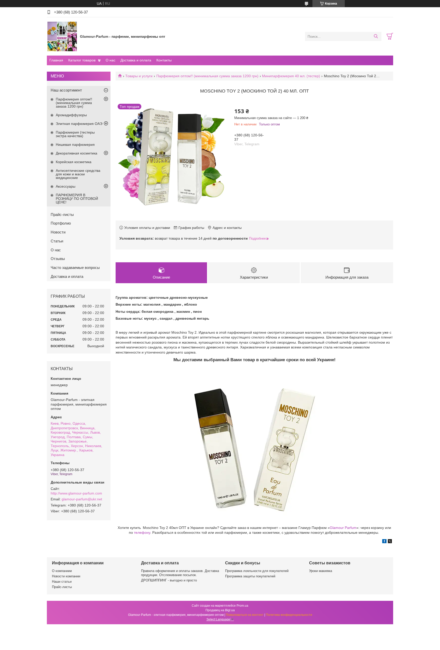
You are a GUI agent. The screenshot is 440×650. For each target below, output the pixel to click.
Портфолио (61, 223)
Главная (56, 60)
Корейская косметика (73, 162)
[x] (390, 542)
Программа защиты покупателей (250, 576)
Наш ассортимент (66, 90)
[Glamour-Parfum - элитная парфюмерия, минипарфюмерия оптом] (62, 36)
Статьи (57, 241)
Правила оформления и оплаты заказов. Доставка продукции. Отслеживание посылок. (180, 573)
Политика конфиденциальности (289, 615)
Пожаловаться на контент (245, 615)
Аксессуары (65, 186)
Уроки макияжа (320, 571)
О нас (110, 60)
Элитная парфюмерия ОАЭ (79, 124)
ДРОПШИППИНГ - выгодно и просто (169, 580)
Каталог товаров (81, 60)
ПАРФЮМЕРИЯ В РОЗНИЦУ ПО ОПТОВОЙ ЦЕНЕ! (77, 198)
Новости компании (66, 576)
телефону (142, 532)
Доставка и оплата (135, 60)
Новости (58, 232)
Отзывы (58, 258)
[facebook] (384, 542)
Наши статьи (62, 581)
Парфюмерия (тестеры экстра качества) (75, 134)
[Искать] (375, 36)
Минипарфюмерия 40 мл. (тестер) (291, 76)
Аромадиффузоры (71, 115)
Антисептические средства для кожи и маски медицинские (78, 174)
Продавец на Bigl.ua (220, 610)
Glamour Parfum (343, 528)
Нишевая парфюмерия (75, 144)
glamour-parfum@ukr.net (82, 499)
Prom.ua (242, 605)
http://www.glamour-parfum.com (76, 493)
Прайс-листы (62, 214)
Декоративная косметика (76, 153)
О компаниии (62, 571)
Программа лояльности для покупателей (256, 571)
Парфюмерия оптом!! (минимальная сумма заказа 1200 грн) (207, 76)
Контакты (164, 60)
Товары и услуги (139, 76)
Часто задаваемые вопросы (75, 267)
